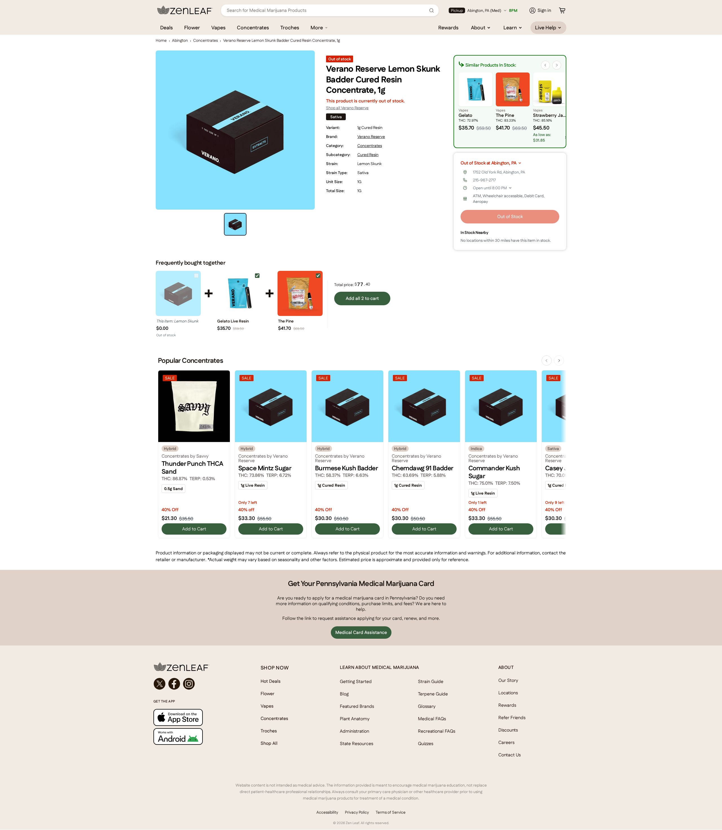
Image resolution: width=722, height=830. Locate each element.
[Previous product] (547, 360)
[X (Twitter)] (159, 684)
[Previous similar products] (545, 65)
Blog (344, 694)
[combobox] (327, 10)
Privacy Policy (357, 812)
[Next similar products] (556, 65)
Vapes (218, 27)
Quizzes (425, 743)
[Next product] (559, 360)
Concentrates (253, 27)
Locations (508, 693)
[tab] (235, 224)
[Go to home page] (195, 666)
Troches (289, 27)
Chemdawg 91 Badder (423, 468)
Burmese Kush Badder (346, 468)
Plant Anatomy (354, 718)
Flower (192, 27)
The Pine (286, 321)
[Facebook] (174, 684)
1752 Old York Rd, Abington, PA (499, 172)
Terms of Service (391, 812)
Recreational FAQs (436, 731)
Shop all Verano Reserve (347, 108)
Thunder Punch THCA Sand (192, 467)
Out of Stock (510, 216)
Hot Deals (271, 681)
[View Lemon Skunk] (178, 293)
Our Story (508, 680)
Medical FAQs (432, 718)
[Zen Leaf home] (185, 10)
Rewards (448, 27)
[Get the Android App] (195, 736)
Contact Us (509, 755)
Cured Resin (367, 154)
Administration (354, 731)
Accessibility (327, 812)
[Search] (431, 10)
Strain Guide (430, 681)
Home (161, 40)
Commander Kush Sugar (494, 472)
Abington (180, 40)
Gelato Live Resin (233, 321)
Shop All (269, 743)
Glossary (426, 706)
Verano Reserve (371, 136)
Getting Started (356, 681)
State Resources (356, 743)
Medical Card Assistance (361, 632)
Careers (506, 742)
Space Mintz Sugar (264, 468)
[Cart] (562, 10)
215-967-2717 (484, 180)
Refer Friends (511, 717)
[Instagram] (189, 684)
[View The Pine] (300, 293)
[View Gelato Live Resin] (239, 293)
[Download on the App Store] (195, 717)
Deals (166, 27)
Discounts (508, 730)
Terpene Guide (433, 694)
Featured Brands (357, 706)
